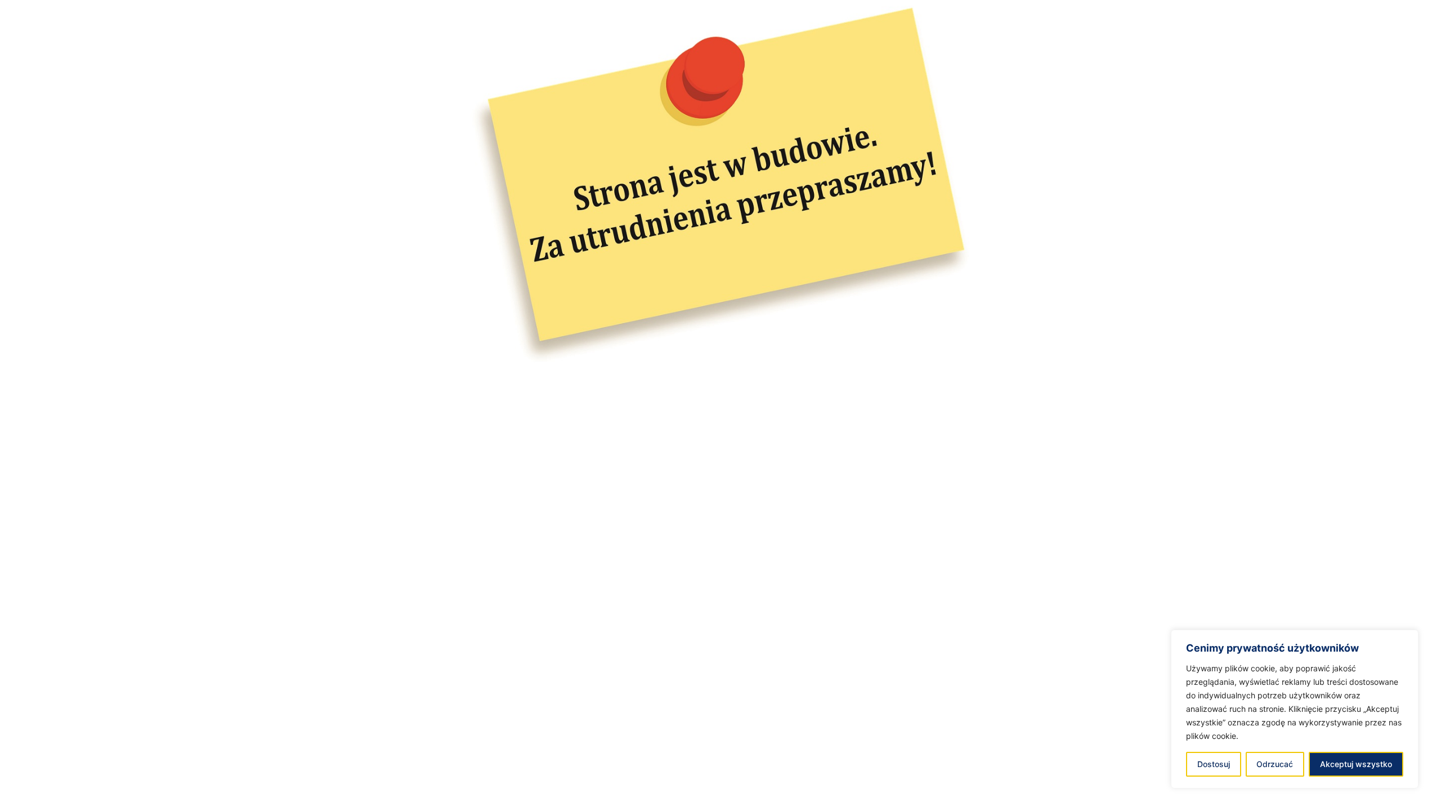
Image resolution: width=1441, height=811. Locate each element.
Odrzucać (1274, 764)
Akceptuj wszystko (1356, 764)
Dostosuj (1213, 764)
